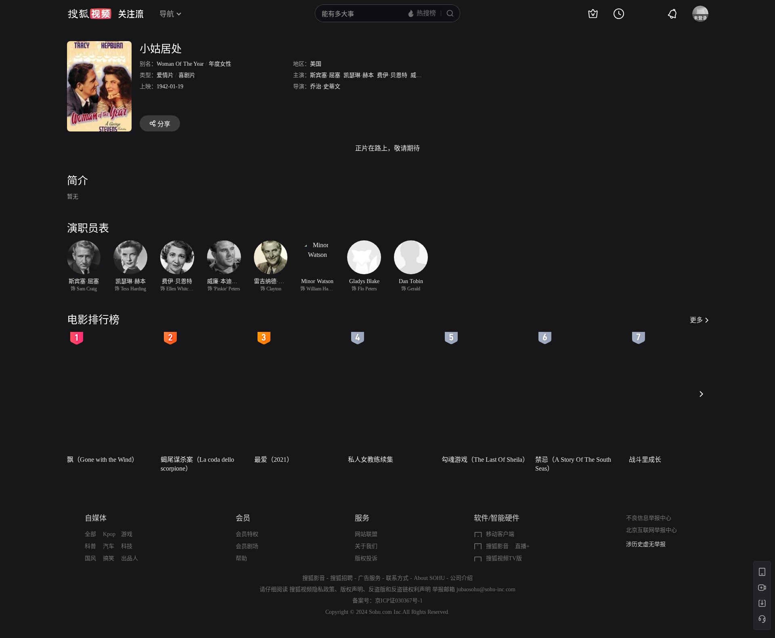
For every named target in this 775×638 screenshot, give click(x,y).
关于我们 (366, 546)
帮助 (241, 558)
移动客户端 (500, 534)
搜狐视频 (89, 13)
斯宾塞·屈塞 (325, 75)
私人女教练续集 (370, 459)
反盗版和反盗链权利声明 (400, 589)
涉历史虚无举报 (646, 544)
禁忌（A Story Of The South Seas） (573, 464)
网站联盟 (366, 534)
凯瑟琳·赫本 (359, 75)
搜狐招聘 (341, 578)
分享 (163, 124)
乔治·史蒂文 (325, 86)
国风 (90, 558)
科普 (90, 546)
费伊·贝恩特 (392, 75)
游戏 (126, 534)
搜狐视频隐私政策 (312, 589)
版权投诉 (366, 558)
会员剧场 (247, 546)
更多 (696, 320)
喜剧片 (186, 75)
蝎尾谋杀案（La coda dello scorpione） (197, 464)
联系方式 (397, 578)
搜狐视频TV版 (504, 558)
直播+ (522, 546)
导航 (166, 14)
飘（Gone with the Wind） (102, 459)
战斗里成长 (645, 459)
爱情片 (165, 75)
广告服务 (369, 578)
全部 (90, 534)
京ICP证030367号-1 (399, 601)
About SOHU (429, 578)
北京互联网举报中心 (651, 530)
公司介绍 (461, 578)
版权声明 (351, 589)
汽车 (108, 546)
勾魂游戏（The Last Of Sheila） (485, 459)
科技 (126, 546)
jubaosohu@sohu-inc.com (486, 589)
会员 (243, 518)
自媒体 (96, 518)
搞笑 (108, 558)
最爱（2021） (273, 459)
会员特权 (247, 534)
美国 (315, 64)
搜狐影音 (497, 546)
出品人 (129, 558)
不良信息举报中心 (648, 518)
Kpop (109, 534)
